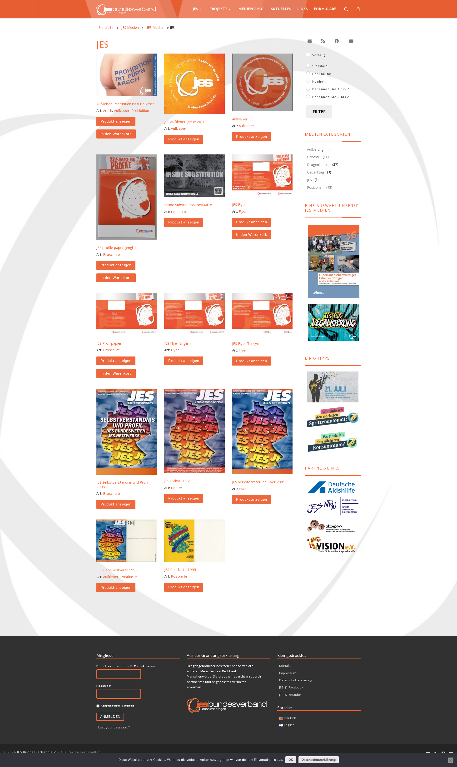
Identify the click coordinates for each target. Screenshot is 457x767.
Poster (176, 487)
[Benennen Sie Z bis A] (308, 96)
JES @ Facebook (291, 687)
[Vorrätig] (308, 54)
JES (309, 180)
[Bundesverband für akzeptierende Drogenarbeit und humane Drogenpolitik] (333, 526)
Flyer (243, 211)
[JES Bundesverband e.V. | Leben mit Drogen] (126, 9)
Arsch (107, 110)
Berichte (313, 157)
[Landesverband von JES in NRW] (333, 506)
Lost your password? (114, 727)
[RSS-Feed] (323, 41)
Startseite (106, 27)
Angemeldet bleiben (116, 705)
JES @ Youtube (290, 695)
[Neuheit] (308, 81)
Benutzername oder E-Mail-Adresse (126, 666)
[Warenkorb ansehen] (358, 9)
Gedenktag (315, 172)
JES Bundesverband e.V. (37, 752)
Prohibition (140, 110)
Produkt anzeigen (115, 121)
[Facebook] (337, 41)
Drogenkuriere (318, 164)
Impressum (287, 673)
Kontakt (285, 665)
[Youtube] (351, 41)
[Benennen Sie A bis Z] (308, 89)
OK (290, 760)
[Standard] (308, 66)
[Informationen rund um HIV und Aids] (333, 487)
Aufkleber (121, 110)
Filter (319, 111)
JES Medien (130, 27)
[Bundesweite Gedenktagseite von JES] (333, 387)
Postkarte (179, 211)
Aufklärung (315, 149)
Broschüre (111, 254)
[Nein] (450, 760)
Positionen (315, 187)
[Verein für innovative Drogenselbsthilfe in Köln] (333, 544)
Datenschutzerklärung (295, 680)
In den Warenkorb (116, 134)
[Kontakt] (309, 41)
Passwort (104, 685)
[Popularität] (308, 73)
